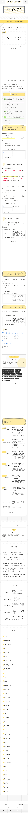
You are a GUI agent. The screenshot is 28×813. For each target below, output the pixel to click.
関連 (6, 120)
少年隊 (6, 770)
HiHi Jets (18, 372)
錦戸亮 (6, 783)
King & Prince (7, 685)
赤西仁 (6, 774)
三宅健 (6, 750)
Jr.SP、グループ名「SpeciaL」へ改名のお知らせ (19, 334)
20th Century (7, 644)
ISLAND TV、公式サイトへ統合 (12, 104)
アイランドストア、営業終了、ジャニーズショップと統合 (13, 112)
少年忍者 (11, 378)
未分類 (6, 791)
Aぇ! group (18, 370)
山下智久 (6, 787)
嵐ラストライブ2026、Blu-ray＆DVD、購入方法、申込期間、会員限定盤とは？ (14, 575)
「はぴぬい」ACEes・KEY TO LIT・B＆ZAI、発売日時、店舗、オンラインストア (13, 559)
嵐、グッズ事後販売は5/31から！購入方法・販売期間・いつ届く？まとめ (13, 570)
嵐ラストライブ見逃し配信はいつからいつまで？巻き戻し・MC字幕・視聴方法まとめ (14, 564)
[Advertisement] (14, 64)
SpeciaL (5, 376)
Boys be (5, 372)
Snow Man (19, 374)
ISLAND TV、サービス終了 (11, 107)
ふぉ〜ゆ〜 (7, 754)
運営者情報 (20, 804)
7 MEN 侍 (6, 370)
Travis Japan (12, 376)
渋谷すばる (7, 779)
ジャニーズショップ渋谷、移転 (13, 117)
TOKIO (6, 636)
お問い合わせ (7, 804)
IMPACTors (7, 726)
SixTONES (13, 374)
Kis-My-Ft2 (7, 669)
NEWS (6, 656)
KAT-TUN (6, 652)
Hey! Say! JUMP (8, 664)
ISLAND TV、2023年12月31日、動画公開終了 (7, 334)
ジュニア (5, 378)
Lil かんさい (6, 374)
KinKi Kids (7, 640)
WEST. (6, 681)
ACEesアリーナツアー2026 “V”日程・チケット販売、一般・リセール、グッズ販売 (13, 553)
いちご (14, 359)
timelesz (6, 673)
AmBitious (12, 370)
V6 (5, 766)
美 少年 (17, 378)
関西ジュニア (6, 380)
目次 (13, 94)
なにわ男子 (19, 376)
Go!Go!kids (11, 372)
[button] (25, 429)
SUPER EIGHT (8, 660)
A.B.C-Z (6, 677)
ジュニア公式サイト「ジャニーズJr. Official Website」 (13, 100)
